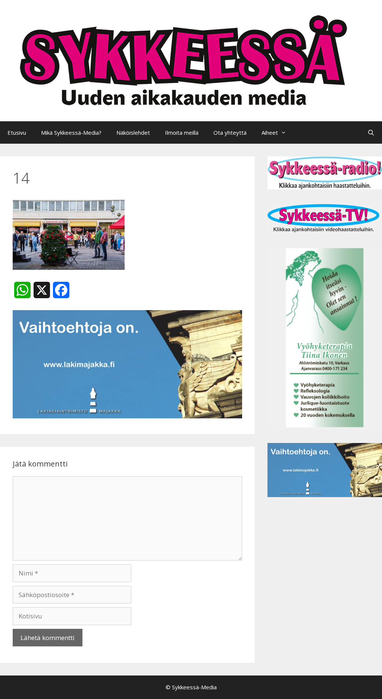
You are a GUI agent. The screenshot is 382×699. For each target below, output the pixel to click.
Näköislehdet (133, 132)
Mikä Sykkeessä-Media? (71, 132)
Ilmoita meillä (181, 132)
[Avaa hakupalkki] (371, 132)
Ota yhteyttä (230, 132)
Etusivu (16, 132)
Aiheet (270, 132)
